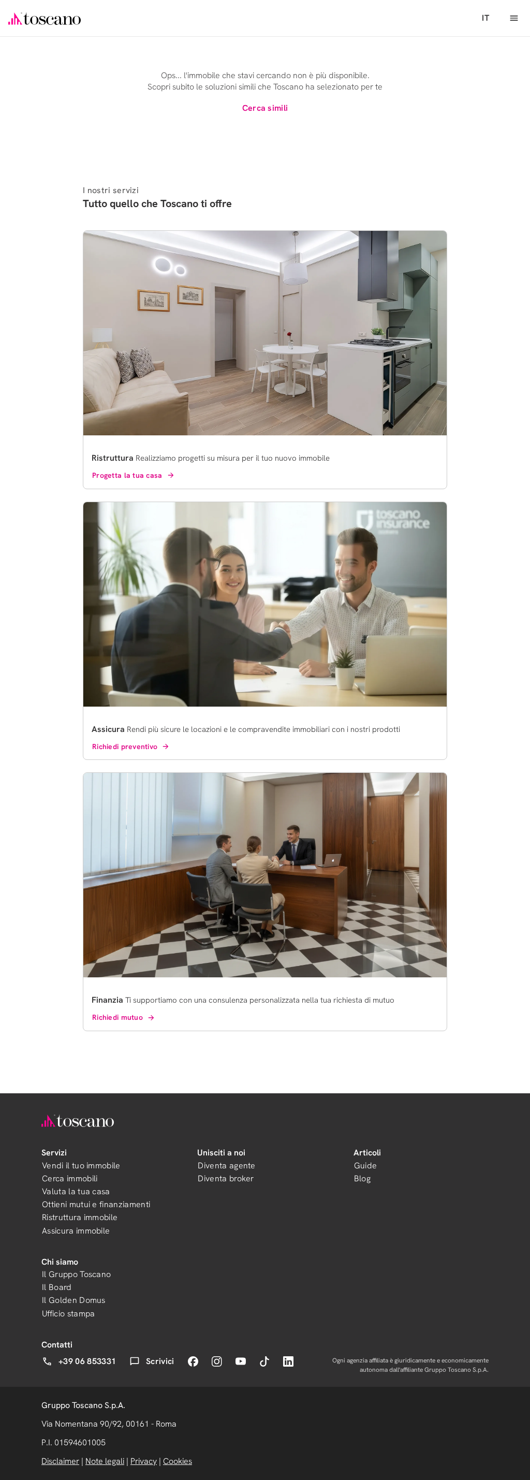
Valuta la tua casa (76, 1191)
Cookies (177, 1461)
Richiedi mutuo (117, 1017)
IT (485, 17)
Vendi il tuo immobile (81, 1165)
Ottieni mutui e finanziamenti (96, 1204)
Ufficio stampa (68, 1313)
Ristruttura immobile (79, 1217)
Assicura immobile (76, 1230)
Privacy (143, 1461)
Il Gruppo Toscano (76, 1274)
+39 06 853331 (87, 1361)
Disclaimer (60, 1461)
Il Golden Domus (74, 1300)
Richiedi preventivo (124, 746)
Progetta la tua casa (127, 475)
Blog (362, 1178)
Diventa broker (226, 1178)
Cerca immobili (69, 1178)
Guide (365, 1165)
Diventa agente (226, 1165)
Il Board (57, 1287)
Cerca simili (265, 107)
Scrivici (160, 1361)
